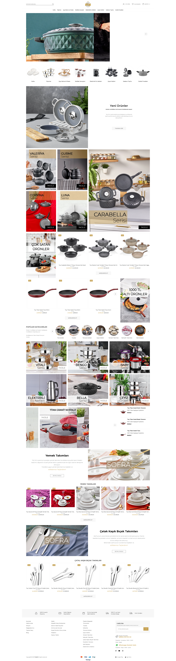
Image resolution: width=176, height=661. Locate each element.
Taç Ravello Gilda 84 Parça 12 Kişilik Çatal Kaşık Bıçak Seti (63, 588)
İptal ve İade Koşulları (57, 625)
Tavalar (85, 625)
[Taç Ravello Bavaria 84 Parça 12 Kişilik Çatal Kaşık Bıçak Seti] (138, 575)
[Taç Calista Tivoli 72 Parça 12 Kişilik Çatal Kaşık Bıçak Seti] (38, 575)
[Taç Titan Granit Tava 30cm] (42, 293)
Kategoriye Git (103, 273)
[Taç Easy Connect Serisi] (88, 37)
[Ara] (53, 4)
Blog (27, 632)
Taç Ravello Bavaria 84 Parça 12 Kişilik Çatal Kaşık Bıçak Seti (138, 588)
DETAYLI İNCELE (57, 475)
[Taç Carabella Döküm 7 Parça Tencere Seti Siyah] (72, 248)
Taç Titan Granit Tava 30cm (41, 310)
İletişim (28, 625)
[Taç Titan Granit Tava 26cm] (72, 293)
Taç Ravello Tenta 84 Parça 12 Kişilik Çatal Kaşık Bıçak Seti (113, 588)
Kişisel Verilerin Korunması (58, 630)
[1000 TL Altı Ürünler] (135, 300)
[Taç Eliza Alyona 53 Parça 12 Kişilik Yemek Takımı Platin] (88, 498)
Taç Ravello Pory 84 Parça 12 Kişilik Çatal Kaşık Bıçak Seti (88, 588)
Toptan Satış (29, 630)
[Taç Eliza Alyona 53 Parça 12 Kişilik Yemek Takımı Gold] (113, 498)
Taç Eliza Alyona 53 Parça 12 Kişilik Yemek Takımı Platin (88, 512)
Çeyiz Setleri (86, 632)
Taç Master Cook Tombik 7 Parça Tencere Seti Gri (103, 265)
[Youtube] (119, 651)
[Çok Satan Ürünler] (41, 255)
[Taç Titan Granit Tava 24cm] (103, 293)
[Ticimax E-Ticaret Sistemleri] (88, 660)
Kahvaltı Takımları (88, 637)
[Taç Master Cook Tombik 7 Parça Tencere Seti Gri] (103, 248)
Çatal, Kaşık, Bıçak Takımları (91, 639)
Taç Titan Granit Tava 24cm (103, 310)
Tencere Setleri (87, 630)
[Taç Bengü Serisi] (88, 357)
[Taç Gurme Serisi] (72, 169)
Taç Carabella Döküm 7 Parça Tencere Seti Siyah (72, 265)
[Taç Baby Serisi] (130, 357)
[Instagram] (122, 651)
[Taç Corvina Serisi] (41, 211)
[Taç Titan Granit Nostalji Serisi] (72, 427)
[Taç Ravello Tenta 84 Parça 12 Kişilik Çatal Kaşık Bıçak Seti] (113, 575)
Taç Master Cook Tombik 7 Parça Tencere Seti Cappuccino (135, 265)
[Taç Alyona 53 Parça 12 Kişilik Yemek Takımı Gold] (63, 498)
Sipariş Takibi (55, 635)
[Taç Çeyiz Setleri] (130, 390)
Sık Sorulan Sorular (56, 628)
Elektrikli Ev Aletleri (88, 646)
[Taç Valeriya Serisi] (41, 169)
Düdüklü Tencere (88, 642)
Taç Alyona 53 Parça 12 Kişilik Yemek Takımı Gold (63, 512)
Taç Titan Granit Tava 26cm (72, 310)
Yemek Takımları (87, 635)
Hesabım (53, 632)
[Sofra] (119, 464)
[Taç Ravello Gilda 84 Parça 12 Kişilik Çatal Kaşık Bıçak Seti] (63, 575)
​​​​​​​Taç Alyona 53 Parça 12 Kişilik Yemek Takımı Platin (38, 512)
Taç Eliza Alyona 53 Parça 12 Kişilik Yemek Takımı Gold (113, 512)
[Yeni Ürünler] (57, 117)
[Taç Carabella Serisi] (119, 190)
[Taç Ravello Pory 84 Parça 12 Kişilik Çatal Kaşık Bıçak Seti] (88, 575)
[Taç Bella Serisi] (88, 390)
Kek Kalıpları (86, 644)
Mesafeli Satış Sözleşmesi (58, 623)
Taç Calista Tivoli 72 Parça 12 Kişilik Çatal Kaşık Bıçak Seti (38, 588)
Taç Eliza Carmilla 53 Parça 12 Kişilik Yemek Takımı (138, 512)
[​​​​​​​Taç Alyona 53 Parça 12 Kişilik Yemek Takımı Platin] (38, 498)
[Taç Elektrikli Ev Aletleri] (46, 390)
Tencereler (86, 623)
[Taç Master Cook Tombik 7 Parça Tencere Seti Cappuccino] (135, 248)
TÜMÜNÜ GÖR (119, 128)
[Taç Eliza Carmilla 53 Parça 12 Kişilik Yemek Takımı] (138, 498)
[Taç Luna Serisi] (72, 211)
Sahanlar (85, 628)
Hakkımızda (29, 623)
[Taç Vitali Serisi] (46, 357)
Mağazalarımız (30, 628)
